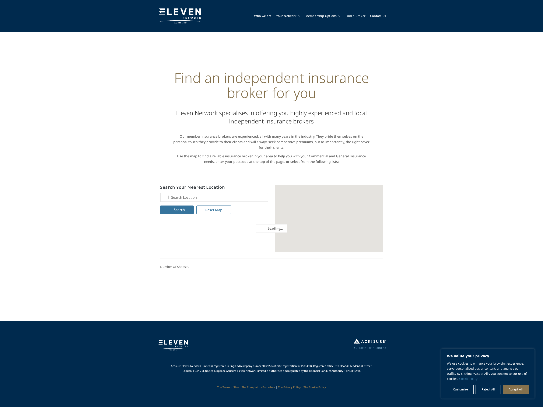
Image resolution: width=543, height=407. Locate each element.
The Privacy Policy (289, 387)
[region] (488, 374)
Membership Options (321, 16)
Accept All (516, 389)
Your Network (286, 16)
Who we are (263, 16)
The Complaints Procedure (258, 387)
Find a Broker (355, 16)
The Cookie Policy (315, 387)
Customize (460, 389)
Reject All (488, 389)
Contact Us (378, 16)
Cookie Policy (468, 379)
